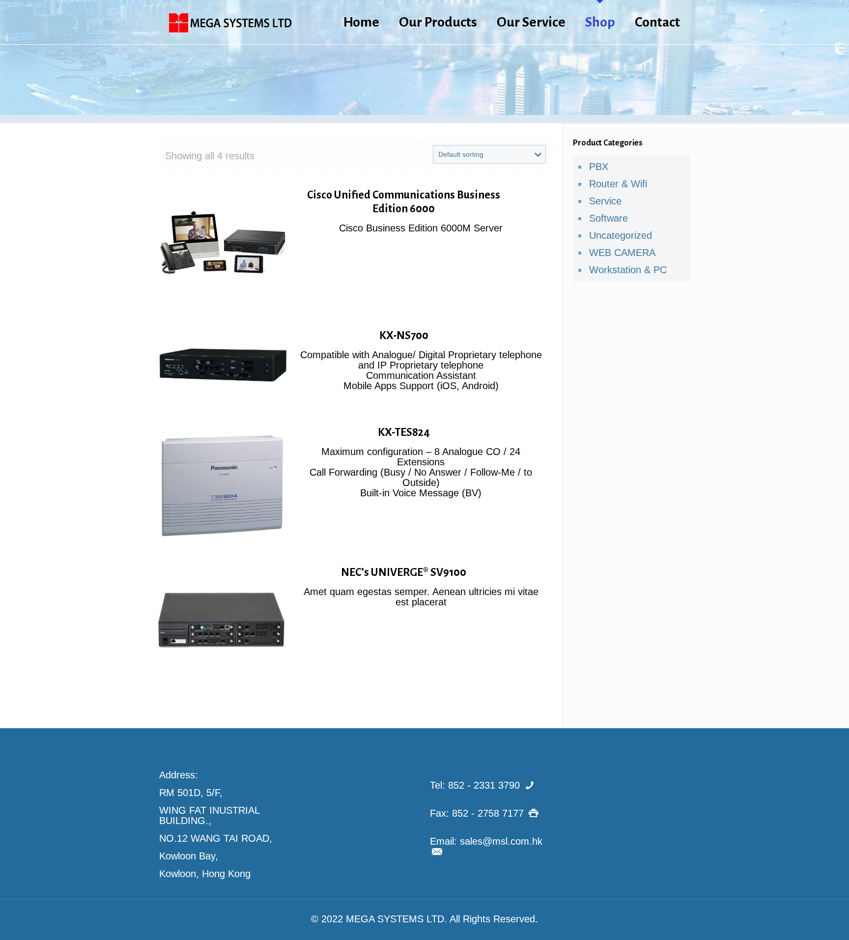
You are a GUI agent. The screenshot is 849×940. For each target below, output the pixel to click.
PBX (598, 166)
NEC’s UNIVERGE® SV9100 (403, 572)
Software (608, 218)
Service (605, 201)
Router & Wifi (618, 183)
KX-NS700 (403, 336)
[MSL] (230, 22)
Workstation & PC (628, 269)
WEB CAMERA (622, 252)
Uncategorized (620, 235)
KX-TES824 (404, 432)
